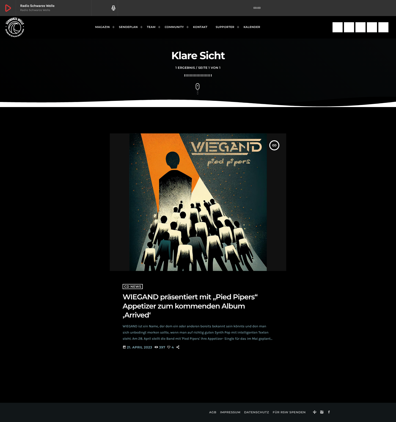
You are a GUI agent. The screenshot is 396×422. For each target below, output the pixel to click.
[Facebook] (360, 27)
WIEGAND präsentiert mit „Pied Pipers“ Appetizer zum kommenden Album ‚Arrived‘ (190, 305)
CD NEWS (132, 286)
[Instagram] (349, 27)
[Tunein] (338, 27)
